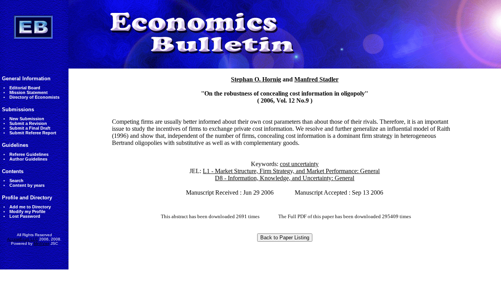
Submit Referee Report (32, 132)
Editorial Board (24, 87)
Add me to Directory (30, 206)
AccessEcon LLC (22, 239)
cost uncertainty (299, 164)
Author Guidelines (28, 159)
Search (16, 180)
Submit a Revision (28, 123)
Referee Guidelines (29, 154)
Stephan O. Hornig (256, 79)
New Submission (26, 118)
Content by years (27, 185)
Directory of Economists (34, 97)
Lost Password (24, 216)
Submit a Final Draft (29, 128)
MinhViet (41, 243)
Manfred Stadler (316, 79)
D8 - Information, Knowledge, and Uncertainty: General (284, 178)
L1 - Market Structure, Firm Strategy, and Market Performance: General (291, 171)
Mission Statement (28, 92)
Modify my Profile (27, 211)
